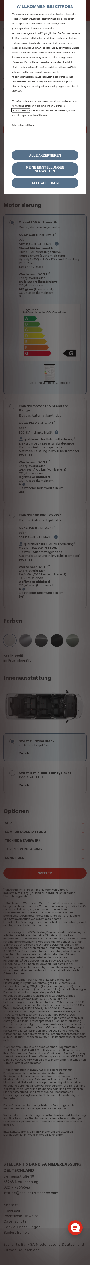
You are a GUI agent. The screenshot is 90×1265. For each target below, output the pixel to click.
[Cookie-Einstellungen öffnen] (75, 1227)
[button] (45, 169)
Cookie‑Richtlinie (21, 110)
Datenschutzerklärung (23, 125)
